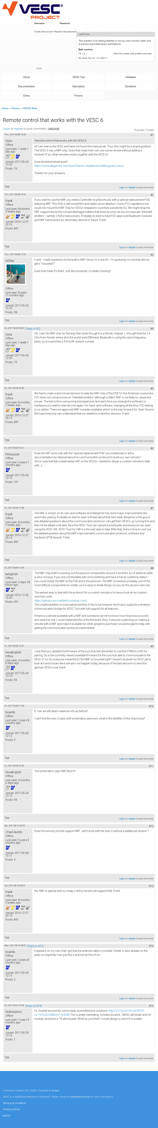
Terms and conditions (14, 1102)
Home (26, 77)
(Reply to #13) (35, 946)
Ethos (26, 95)
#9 (152, 646)
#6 (152, 448)
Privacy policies (11, 1109)
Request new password (65, 31)
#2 (152, 194)
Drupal (55, 1090)
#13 (151, 886)
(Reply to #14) (33, 1005)
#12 (151, 826)
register (18, 128)
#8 (152, 568)
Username (40, 23)
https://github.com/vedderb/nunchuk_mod (60, 600)
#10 (151, 706)
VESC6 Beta (30, 108)
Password (65, 23)
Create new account (43, 31)
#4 (152, 328)
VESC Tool (78, 77)
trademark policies (81, 1096)
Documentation (26, 86)
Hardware (130, 77)
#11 (151, 766)
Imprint (6, 1115)
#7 (152, 508)
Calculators (78, 86)
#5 (152, 388)
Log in (6, 128)
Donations (130, 86)
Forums (78, 95)
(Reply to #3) (32, 328)
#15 (151, 1005)
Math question (86, 49)
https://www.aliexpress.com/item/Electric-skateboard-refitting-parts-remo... (79, 165)
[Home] (32, 10)
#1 (152, 135)
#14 (151, 946)
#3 (152, 254)
